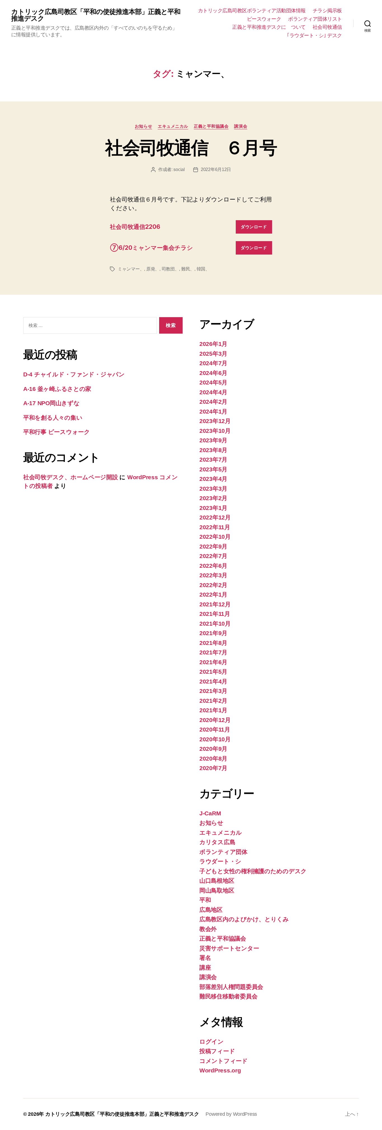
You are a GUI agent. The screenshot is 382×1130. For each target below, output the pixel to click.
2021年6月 (213, 662)
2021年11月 (214, 614)
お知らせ (143, 126)
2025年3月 (213, 353)
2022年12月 (215, 517)
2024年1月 (213, 411)
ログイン (211, 1041)
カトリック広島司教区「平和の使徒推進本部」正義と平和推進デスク (95, 15)
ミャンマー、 (131, 269)
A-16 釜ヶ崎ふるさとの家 (57, 389)
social (179, 169)
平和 (205, 900)
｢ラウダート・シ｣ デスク (314, 35)
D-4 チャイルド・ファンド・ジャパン (74, 374)
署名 (205, 958)
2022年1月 (213, 594)
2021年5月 (213, 671)
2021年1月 (213, 710)
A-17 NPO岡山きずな (51, 403)
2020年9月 (213, 749)
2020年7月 (213, 768)
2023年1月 (213, 508)
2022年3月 (213, 575)
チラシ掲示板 (327, 10)
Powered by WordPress (231, 1114)
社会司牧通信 (327, 27)
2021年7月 (213, 652)
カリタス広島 (217, 842)
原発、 (152, 269)
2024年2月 (213, 401)
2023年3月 (213, 488)
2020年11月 (214, 729)
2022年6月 (213, 565)
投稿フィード (217, 1051)
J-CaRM (210, 813)
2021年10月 (215, 623)
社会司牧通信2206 (135, 226)
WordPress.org (220, 1070)
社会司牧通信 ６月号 (191, 148)
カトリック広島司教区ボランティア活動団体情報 (252, 10)
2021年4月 (213, 681)
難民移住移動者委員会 (228, 996)
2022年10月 (215, 536)
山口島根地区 (216, 880)
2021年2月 (213, 700)
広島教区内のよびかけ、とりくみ (244, 919)
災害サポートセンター (229, 948)
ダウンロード (254, 226)
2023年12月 (215, 421)
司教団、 (170, 269)
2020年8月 (213, 758)
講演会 (240, 126)
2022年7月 (213, 556)
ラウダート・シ (220, 861)
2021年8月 (213, 643)
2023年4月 (213, 479)
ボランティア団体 (223, 852)
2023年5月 (213, 469)
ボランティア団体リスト (315, 19)
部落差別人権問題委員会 (231, 987)
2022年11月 (214, 527)
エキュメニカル (173, 126)
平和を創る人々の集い (52, 417)
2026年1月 (213, 344)
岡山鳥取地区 (216, 890)
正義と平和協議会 (211, 126)
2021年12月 (215, 604)
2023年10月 (215, 431)
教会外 (208, 929)
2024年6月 (213, 373)
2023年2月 (213, 498)
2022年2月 (213, 585)
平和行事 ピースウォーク (59, 432)
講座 (205, 967)
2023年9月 (213, 440)
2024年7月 (213, 363)
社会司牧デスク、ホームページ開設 (70, 477)
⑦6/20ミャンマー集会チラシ (151, 247)
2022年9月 (213, 546)
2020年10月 (215, 739)
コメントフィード (223, 1061)
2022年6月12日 (216, 169)
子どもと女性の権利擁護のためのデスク (253, 871)
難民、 (187, 269)
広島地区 (211, 909)
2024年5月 (213, 382)
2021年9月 (213, 633)
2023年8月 (213, 450)
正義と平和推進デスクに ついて (269, 27)
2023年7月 (213, 459)
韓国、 (203, 269)
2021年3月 (213, 691)
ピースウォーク (264, 19)
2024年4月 (213, 392)
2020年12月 (215, 720)
